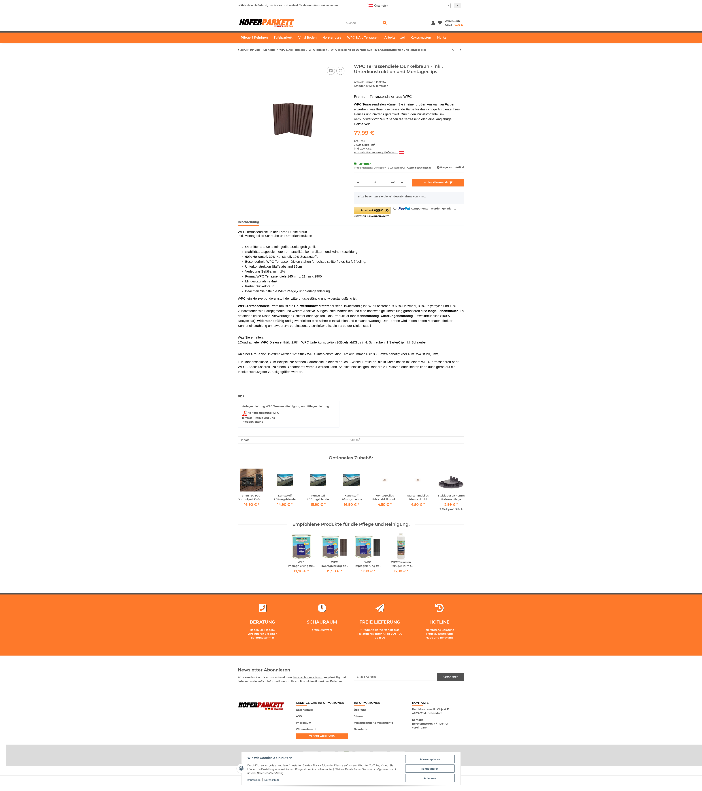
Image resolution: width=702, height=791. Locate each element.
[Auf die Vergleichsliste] (331, 71)
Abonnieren (450, 676)
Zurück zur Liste (250, 49)
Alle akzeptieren (430, 759)
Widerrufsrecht (306, 729)
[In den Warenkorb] (241, 62)
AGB (299, 716)
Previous (244, 491)
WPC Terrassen (378, 86)
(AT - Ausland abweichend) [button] (416, 167)
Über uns (360, 709)
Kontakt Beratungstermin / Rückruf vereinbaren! (430, 723)
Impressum (254, 779)
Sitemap (359, 716)
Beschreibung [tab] (248, 222)
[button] (433, 23)
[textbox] (408, 5)
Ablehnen (430, 778)
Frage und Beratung (439, 637)
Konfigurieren (430, 768)
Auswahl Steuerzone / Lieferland (376, 152)
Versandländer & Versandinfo (373, 722)
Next (458, 491)
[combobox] (409, 5)
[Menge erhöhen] (402, 182)
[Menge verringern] (358, 182)
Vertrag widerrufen (322, 735)
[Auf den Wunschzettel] (340, 71)
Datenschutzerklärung (308, 677)
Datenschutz (272, 779)
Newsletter (361, 729)
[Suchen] (385, 23)
